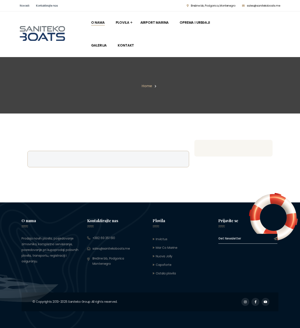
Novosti (24, 5)
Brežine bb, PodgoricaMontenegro (108, 261)
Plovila (122, 22)
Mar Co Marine (166, 247)
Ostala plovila (166, 273)
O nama (98, 22)
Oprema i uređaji (195, 22)
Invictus (161, 239)
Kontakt (126, 45)
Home (147, 85)
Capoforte (164, 265)
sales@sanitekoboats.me (263, 5)
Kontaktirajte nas (47, 5)
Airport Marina (154, 22)
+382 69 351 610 (103, 238)
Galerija (99, 45)
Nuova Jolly (164, 256)
